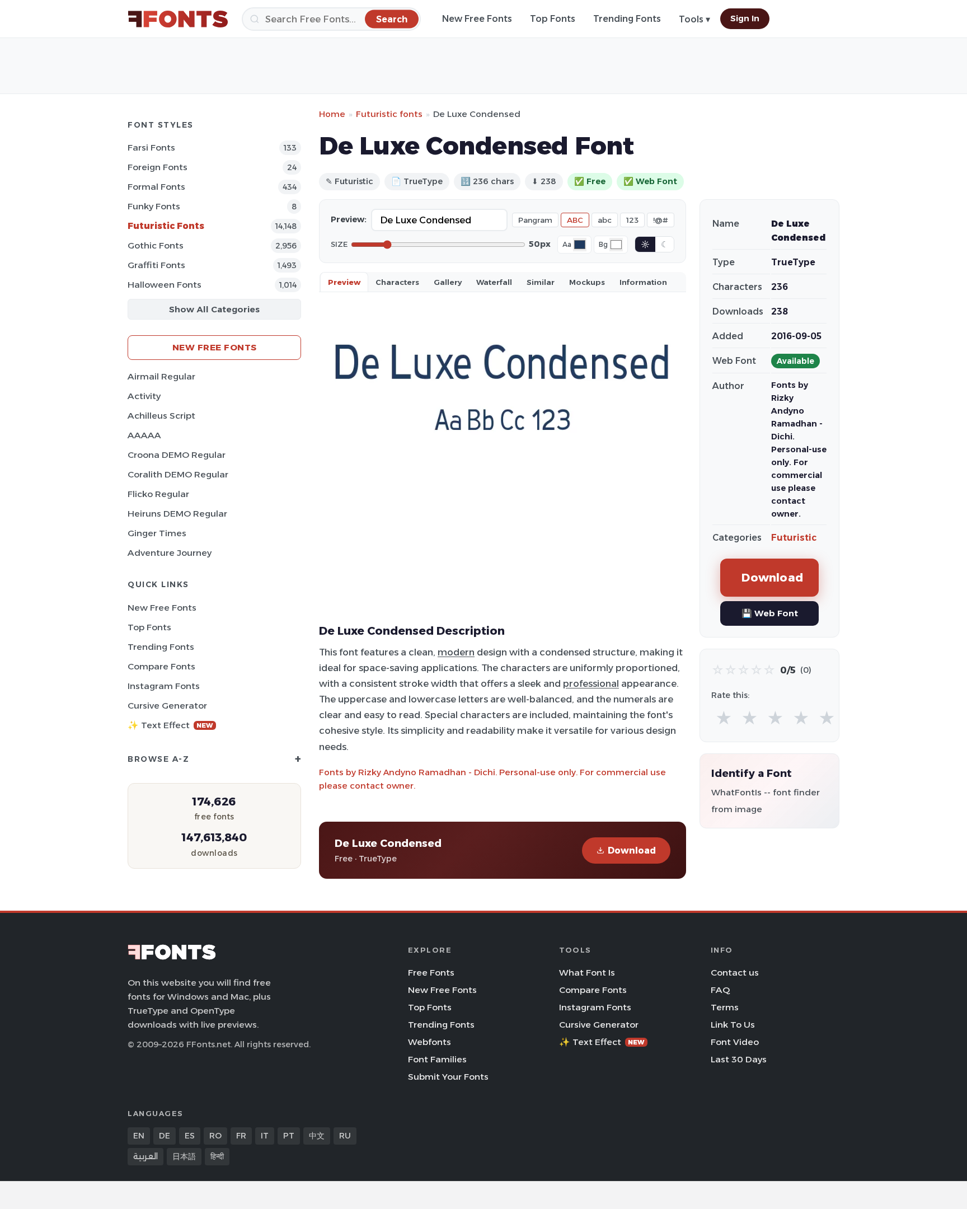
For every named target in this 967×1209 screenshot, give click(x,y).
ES (190, 1136)
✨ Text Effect (170, 725)
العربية (145, 1156)
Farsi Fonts (151, 147)
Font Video (735, 1042)
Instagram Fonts (164, 686)
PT (288, 1136)
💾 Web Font (769, 613)
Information (643, 282)
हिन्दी (217, 1156)
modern (456, 652)
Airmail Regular (161, 376)
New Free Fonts (477, 18)
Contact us (735, 972)
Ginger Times (157, 533)
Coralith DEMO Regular (178, 474)
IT (265, 1136)
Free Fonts (431, 972)
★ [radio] (724, 718)
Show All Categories (214, 309)
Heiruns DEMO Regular (177, 513)
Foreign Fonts (157, 167)
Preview (344, 282)
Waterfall (494, 282)
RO (215, 1136)
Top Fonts (552, 18)
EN (138, 1136)
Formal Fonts (156, 186)
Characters (397, 282)
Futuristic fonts (389, 114)
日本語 (184, 1156)
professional (591, 683)
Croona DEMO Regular (177, 454)
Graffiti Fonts (156, 265)
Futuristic (793, 537)
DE (164, 1136)
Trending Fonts (627, 18)
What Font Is (587, 972)
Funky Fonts (154, 206)
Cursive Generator (167, 705)
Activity (144, 396)
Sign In (744, 18)
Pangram (535, 219)
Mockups (587, 282)
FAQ (720, 990)
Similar (541, 282)
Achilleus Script (161, 415)
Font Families (437, 1059)
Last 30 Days (739, 1059)
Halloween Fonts (164, 284)
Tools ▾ (694, 19)
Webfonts (429, 1042)
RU (345, 1136)
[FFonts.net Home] (178, 19)
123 (632, 219)
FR (241, 1136)
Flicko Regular (158, 494)
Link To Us (733, 1024)
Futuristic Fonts (166, 226)
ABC (575, 219)
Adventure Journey (170, 552)
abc (605, 219)
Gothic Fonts (156, 245)
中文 (317, 1136)
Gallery (448, 282)
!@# (660, 219)
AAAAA (144, 435)
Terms (725, 1007)
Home (332, 114)
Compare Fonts (161, 666)
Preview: (349, 219)
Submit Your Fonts (448, 1076)
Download (632, 850)
